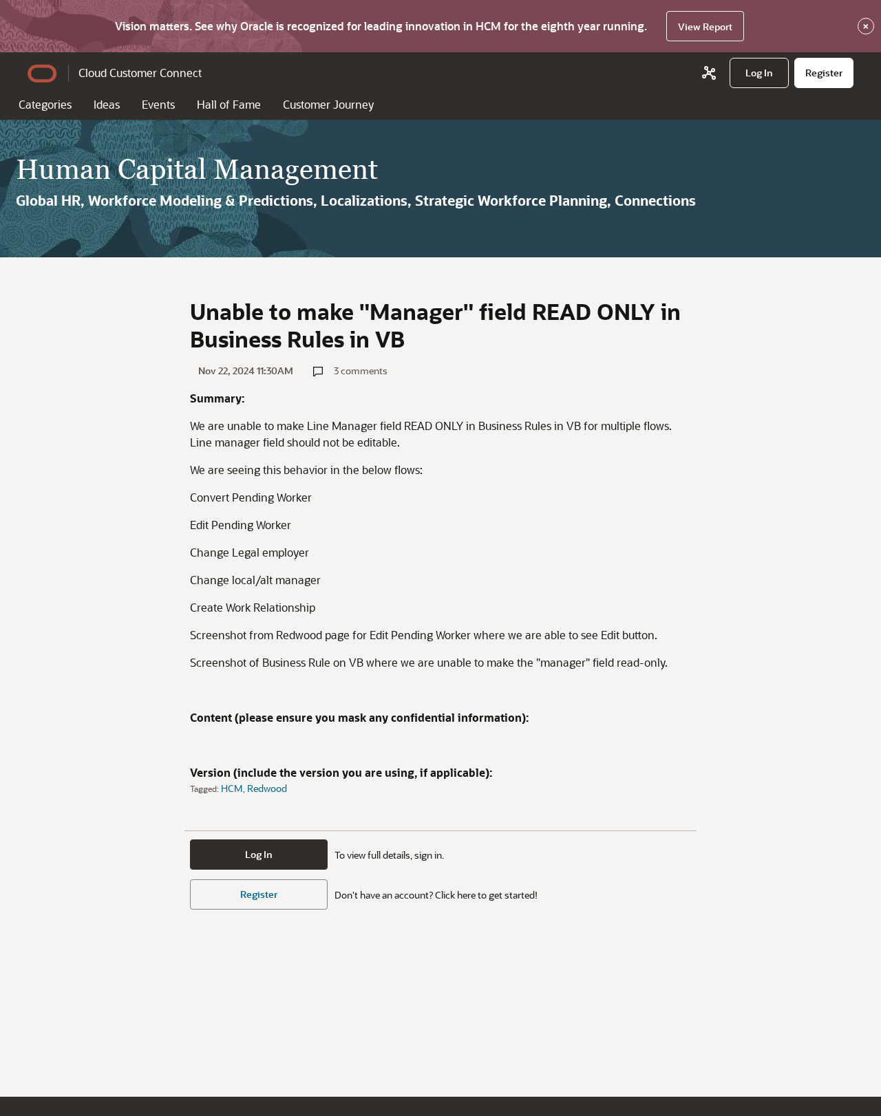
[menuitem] (759, 73)
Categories (45, 104)
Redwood (267, 788)
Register (258, 894)
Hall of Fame (229, 104)
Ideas (107, 104)
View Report (705, 26)
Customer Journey (328, 104)
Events (158, 104)
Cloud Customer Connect (140, 72)
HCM (232, 788)
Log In (259, 854)
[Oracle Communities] (709, 73)
